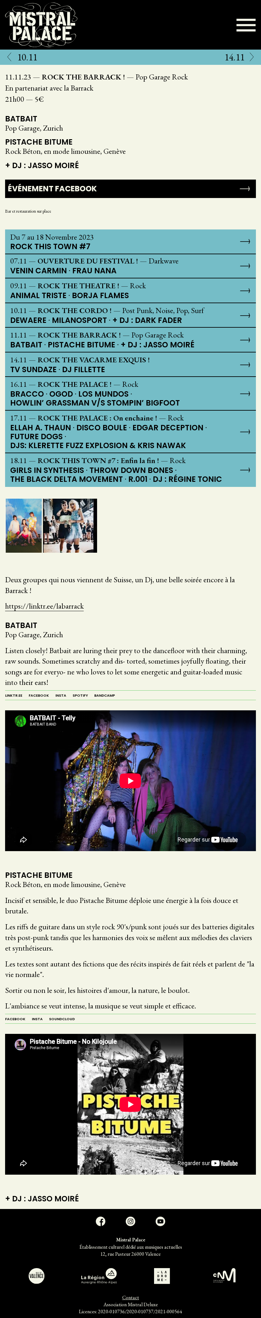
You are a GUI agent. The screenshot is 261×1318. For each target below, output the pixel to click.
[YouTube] (160, 1221)
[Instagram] (130, 1221)
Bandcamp (104, 695)
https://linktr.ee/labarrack (44, 606)
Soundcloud (62, 1018)
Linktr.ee (13, 695)
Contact (130, 1297)
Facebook (39, 695)
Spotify (80, 695)
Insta (60, 695)
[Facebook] (101, 1221)
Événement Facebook (52, 188)
